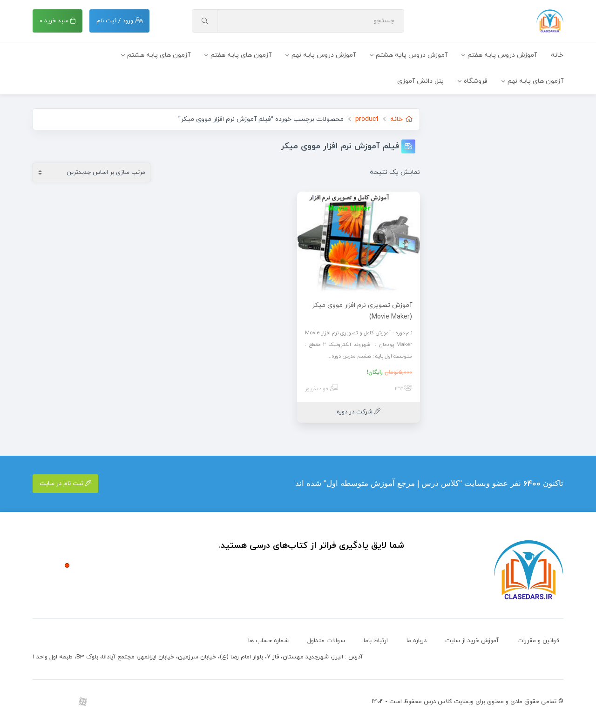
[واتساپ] (103, 702)
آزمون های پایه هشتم (158, 55)
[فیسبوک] (145, 702)
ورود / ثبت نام (115, 21)
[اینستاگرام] (41, 702)
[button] (67, 565)
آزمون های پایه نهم (535, 81)
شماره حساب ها (268, 641)
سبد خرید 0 (55, 21)
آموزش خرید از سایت (472, 641)
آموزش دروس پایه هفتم (502, 55)
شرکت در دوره (355, 412)
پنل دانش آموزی (420, 81)
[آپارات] (82, 702)
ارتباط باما (376, 641)
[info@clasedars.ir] (166, 702)
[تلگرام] (62, 702)
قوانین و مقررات (538, 641)
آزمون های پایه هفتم (240, 55)
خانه (557, 55)
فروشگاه (476, 81)
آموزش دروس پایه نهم (323, 55)
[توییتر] (124, 702)
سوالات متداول (326, 641)
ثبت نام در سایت (62, 483)
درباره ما (416, 641)
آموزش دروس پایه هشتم (411, 55)
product (367, 119)
